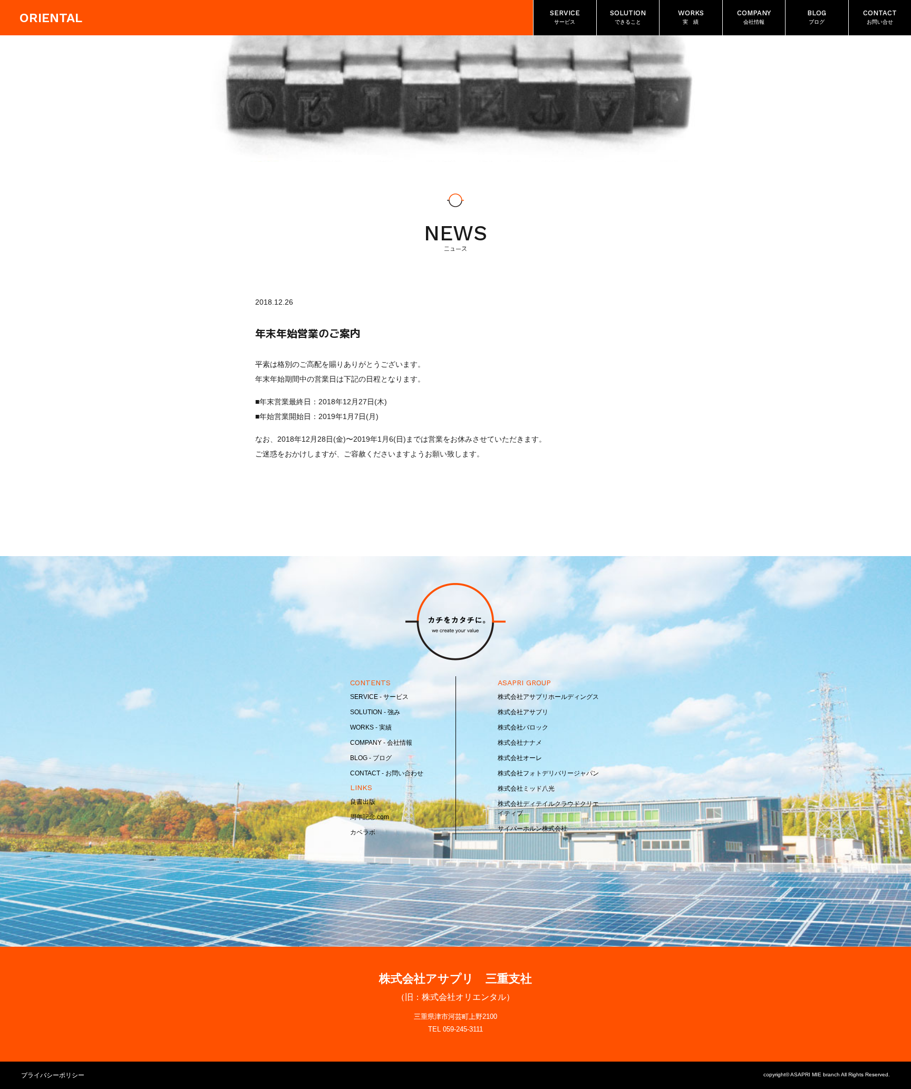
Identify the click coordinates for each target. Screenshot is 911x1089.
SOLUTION (628, 17)
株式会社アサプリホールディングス (548, 697)
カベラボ (362, 832)
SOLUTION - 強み (375, 712)
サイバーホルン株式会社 (532, 828)
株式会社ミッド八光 (526, 788)
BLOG (816, 17)
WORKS (691, 17)
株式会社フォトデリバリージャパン (548, 773)
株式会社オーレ (520, 758)
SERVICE (565, 17)
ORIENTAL (51, 18)
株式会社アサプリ (523, 712)
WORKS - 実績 (371, 727)
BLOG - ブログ (371, 758)
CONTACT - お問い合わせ (386, 773)
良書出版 (362, 801)
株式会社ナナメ (520, 742)
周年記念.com (369, 817)
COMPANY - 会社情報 (381, 742)
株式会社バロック (523, 727)
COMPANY (754, 17)
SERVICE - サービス (379, 697)
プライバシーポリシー (52, 1075)
